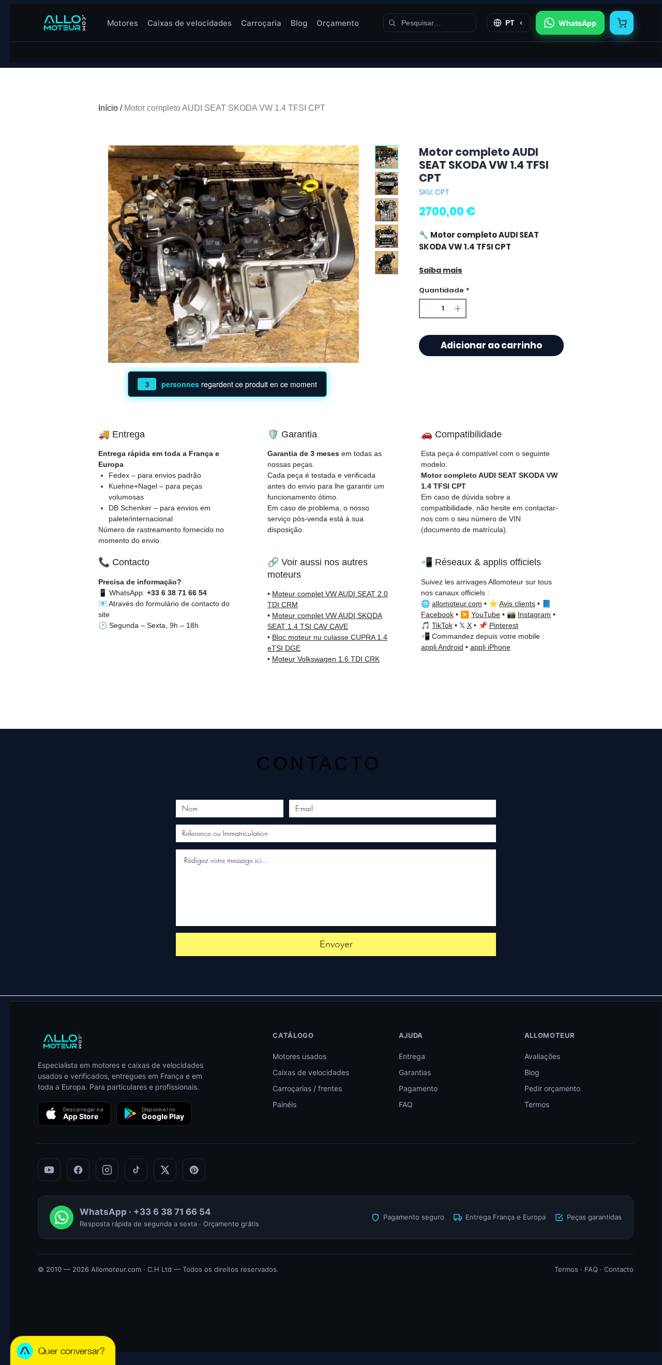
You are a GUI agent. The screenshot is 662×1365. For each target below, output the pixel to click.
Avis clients (517, 603)
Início (108, 108)
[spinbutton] (443, 308)
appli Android (442, 647)
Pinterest (503, 625)
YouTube (485, 614)
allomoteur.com (457, 603)
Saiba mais (440, 270)
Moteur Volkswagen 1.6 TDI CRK (326, 659)
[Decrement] (427, 308)
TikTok (442, 625)
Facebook (437, 614)
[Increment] (459, 308)
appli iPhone (490, 647)
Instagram (534, 614)
